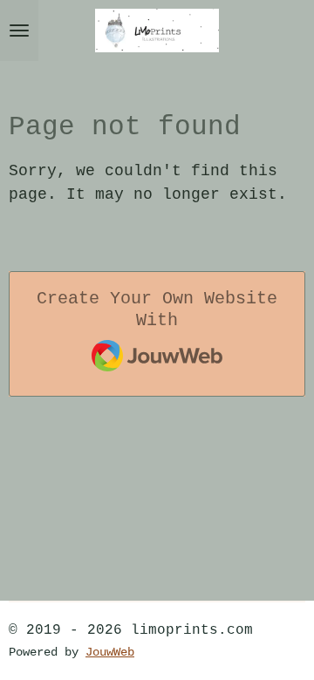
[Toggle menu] (19, 30)
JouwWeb (109, 652)
